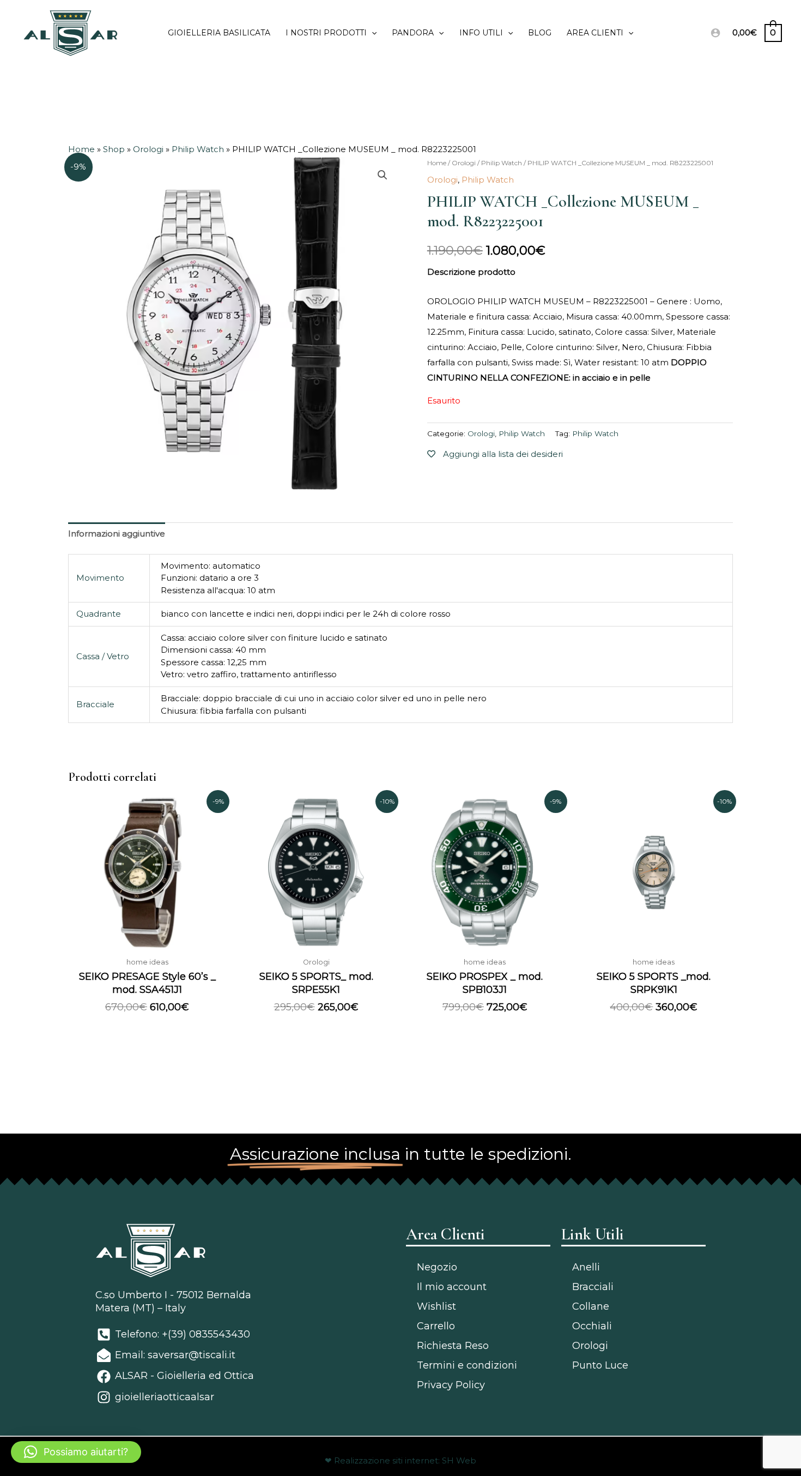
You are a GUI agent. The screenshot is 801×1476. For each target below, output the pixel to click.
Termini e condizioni (467, 1365)
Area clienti (595, 33)
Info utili (481, 33)
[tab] (116, 534)
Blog (539, 33)
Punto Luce (600, 1365)
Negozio (437, 1267)
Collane (590, 1306)
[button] (76, 1452)
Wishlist (436, 1306)
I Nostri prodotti (326, 33)
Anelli (586, 1267)
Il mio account (452, 1287)
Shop (114, 149)
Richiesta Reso (453, 1346)
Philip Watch (198, 149)
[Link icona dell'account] (715, 33)
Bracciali (593, 1287)
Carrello (436, 1326)
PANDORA (413, 33)
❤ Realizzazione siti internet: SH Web (400, 1460)
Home (81, 149)
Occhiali (592, 1326)
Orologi (148, 149)
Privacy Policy (451, 1385)
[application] (372, 33)
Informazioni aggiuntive (116, 533)
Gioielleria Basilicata (219, 33)
